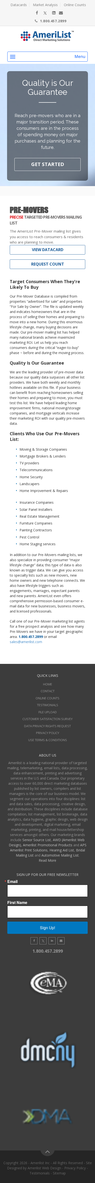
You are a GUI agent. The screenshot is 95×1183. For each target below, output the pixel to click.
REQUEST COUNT (47, 264)
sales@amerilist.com (26, 641)
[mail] (61, 12)
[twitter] (45, 12)
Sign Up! (47, 927)
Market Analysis (45, 4)
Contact (48, 691)
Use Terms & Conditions (47, 740)
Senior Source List (36, 839)
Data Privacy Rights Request (47, 726)
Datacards (18, 4)
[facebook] (37, 12)
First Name (17, 902)
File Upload (47, 712)
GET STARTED (47, 164)
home (47, 684)
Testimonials (47, 705)
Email (12, 881)
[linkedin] (54, 12)
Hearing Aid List (61, 850)
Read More (47, 860)
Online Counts (75, 4)
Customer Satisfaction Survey (47, 719)
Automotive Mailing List (60, 855)
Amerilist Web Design (44, 1168)
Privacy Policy (47, 733)
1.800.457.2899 (53, 21)
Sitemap (59, 1173)
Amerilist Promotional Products (47, 845)
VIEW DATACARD (47, 249)
